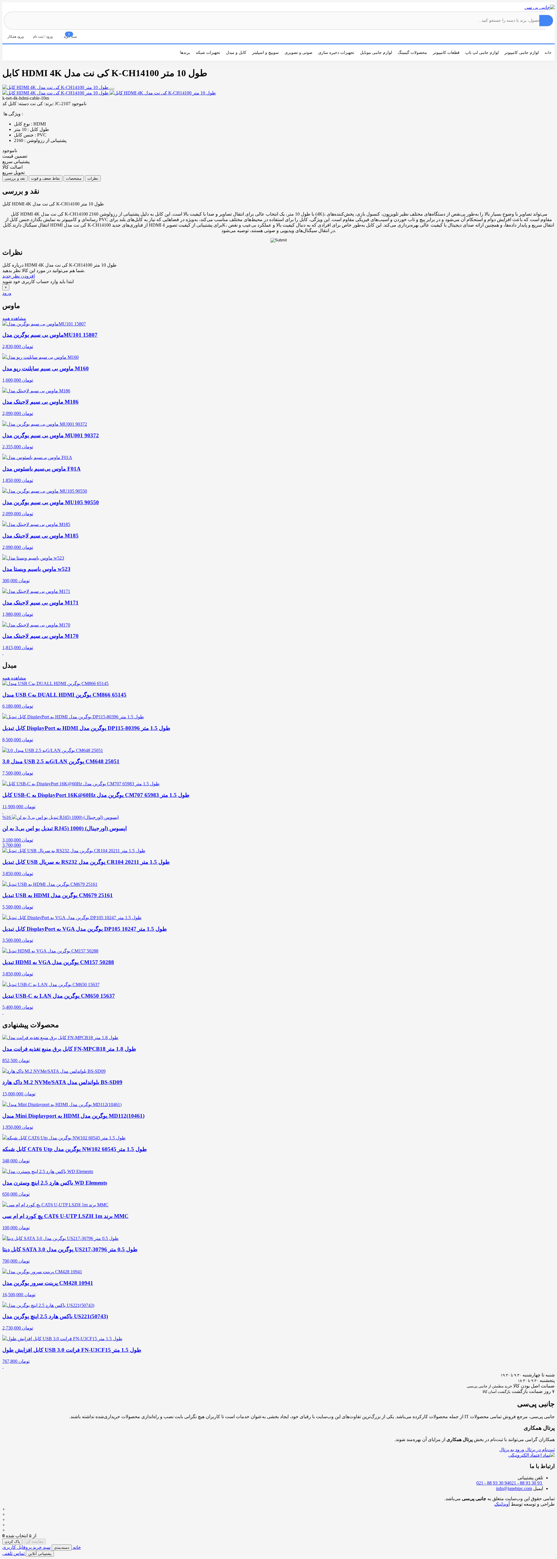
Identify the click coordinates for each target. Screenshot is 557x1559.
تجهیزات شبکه (208, 52)
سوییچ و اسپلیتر (265, 52)
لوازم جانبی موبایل (376, 52)
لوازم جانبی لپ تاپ (482, 52)
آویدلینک (502, 1504)
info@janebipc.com (514, 1488)
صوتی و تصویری (298, 52)
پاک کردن (12, 1541)
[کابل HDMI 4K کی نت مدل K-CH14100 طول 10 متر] (56, 87)
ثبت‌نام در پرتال (539, 1449)
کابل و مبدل (236, 52)
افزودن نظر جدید (18, 276)
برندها (185, 52)
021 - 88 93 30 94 (492, 1482)
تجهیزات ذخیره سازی (336, 52)
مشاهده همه (14, 318)
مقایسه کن (35, 1541)
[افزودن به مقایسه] (112, 89)
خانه (548, 52)
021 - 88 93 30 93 (526, 1482)
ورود (6, 293)
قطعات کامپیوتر (446, 52)
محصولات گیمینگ (412, 52)
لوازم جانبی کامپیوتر (521, 52)
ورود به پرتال (511, 1449)
